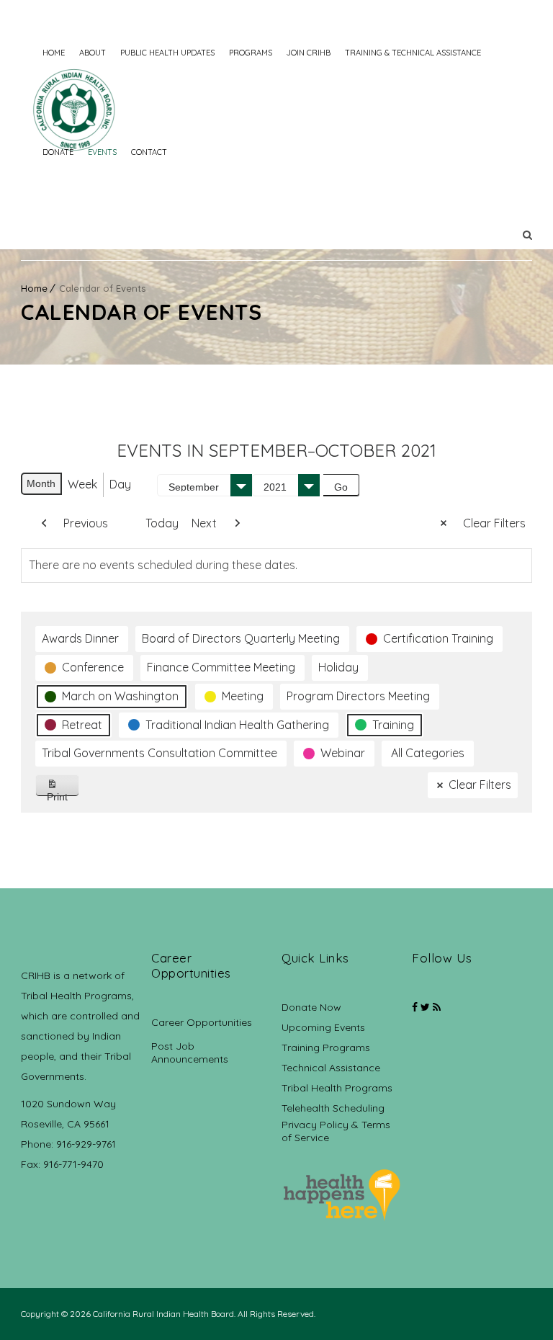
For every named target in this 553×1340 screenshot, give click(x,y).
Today (162, 523)
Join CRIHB (309, 53)
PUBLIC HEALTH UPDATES (167, 53)
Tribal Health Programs (337, 1087)
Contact (149, 152)
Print (63, 793)
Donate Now (311, 1007)
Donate (57, 152)
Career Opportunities (201, 1022)
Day (120, 484)
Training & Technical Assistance (413, 53)
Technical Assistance (331, 1067)
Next (204, 523)
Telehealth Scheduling (333, 1108)
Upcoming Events (323, 1027)
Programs (250, 53)
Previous (85, 523)
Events (102, 152)
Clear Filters (494, 523)
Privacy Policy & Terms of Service (336, 1131)
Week (82, 484)
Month (41, 483)
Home (53, 53)
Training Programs (326, 1047)
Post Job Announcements (189, 1053)
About (92, 53)
